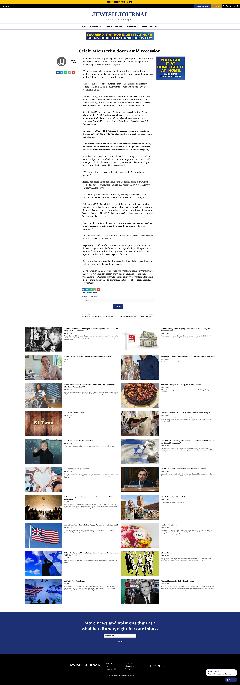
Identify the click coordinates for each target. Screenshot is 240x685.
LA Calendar (143, 26)
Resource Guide (110, 669)
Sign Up (118, 306)
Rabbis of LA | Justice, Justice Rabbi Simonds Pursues (87, 357)
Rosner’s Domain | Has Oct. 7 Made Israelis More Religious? (186, 413)
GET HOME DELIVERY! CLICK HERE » (120, 2)
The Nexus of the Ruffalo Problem (78, 441)
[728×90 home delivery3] (120, 36)
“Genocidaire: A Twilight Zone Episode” (178, 581)
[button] (58, 72)
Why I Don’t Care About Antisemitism (177, 497)
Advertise (108, 663)
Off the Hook (166, 553)
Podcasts (118, 26)
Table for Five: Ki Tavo (74, 413)
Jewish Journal (120, 14)
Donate (127, 669)
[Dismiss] (204, 670)
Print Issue (154, 26)
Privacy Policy (129, 666)
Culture (107, 26)
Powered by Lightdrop (128, 675)
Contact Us (129, 663)
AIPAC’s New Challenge (74, 581)
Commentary (94, 26)
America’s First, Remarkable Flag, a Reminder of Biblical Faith (91, 525)
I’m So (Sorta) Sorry (169, 525)
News (84, 26)
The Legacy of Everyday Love (76, 469)
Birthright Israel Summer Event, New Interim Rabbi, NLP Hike (188, 357)
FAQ (106, 666)
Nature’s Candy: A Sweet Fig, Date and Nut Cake (181, 385)
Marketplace (131, 26)
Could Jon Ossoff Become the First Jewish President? (184, 469)
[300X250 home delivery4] (170, 68)
